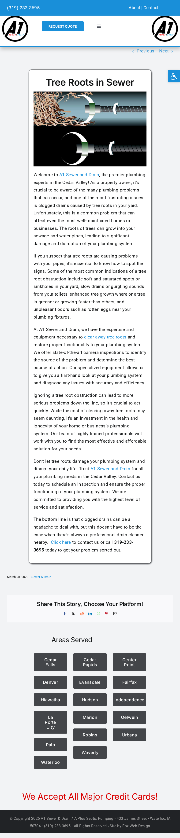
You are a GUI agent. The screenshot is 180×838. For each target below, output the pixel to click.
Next (164, 51)
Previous (145, 51)
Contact (151, 7)
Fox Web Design (136, 826)
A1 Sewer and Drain (79, 174)
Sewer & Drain (41, 577)
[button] (174, 76)
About (134, 7)
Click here (61, 542)
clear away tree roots (105, 337)
